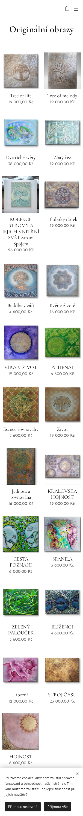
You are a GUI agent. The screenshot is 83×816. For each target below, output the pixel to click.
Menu (76, 8)
